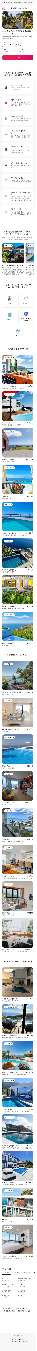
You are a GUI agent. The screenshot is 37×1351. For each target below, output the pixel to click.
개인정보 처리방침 (14, 1341)
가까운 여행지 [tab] (6, 1273)
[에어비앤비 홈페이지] (3, 8)
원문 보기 (29, 2)
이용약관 (24, 1341)
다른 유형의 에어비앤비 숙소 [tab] (22, 1273)
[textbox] (10, 52)
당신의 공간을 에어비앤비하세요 (21, 8)
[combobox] (18, 45)
